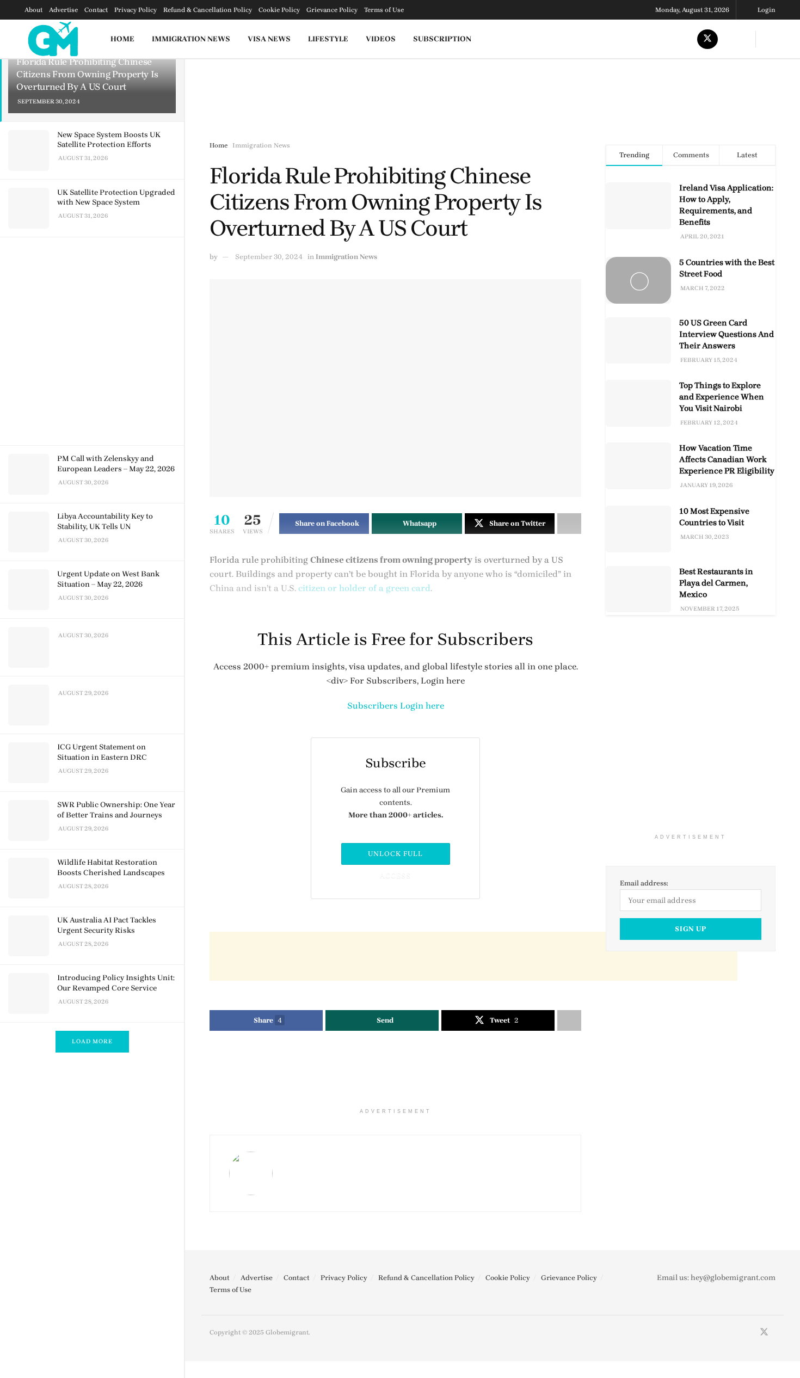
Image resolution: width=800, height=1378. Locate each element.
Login (767, 10)
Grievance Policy (332, 10)
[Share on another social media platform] (569, 1020)
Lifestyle (328, 39)
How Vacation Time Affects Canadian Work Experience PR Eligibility (726, 459)
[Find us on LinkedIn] (733, 39)
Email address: (644, 883)
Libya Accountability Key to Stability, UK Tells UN (105, 521)
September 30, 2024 (269, 257)
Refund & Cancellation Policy (207, 10)
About (33, 10)
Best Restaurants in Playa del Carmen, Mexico (716, 583)
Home (122, 39)
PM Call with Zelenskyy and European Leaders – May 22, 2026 (116, 463)
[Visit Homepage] (53, 39)
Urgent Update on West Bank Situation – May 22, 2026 (108, 578)
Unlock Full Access (395, 857)
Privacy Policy (135, 10)
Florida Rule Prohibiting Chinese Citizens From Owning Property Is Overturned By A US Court (87, 74)
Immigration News (191, 39)
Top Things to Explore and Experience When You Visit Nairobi (721, 396)
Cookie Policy (279, 10)
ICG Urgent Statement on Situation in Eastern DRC (102, 751)
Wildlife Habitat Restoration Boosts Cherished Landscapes (111, 867)
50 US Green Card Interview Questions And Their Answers (726, 334)
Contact (96, 10)
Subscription (442, 39)
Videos (381, 39)
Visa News (269, 39)
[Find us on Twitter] (707, 39)
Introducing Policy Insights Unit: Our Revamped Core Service (116, 982)
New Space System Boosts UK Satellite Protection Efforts (109, 139)
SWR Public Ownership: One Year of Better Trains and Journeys (116, 809)
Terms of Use (384, 10)
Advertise (63, 10)
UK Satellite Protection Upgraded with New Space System (116, 197)
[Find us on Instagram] (681, 39)
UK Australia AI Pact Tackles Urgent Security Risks (106, 924)
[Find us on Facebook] (655, 39)
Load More (92, 1041)
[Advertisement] (94, 339)
